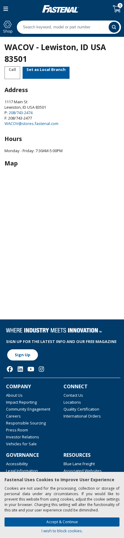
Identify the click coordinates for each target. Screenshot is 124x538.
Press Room (17, 430)
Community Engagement (28, 409)
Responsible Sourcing (26, 423)
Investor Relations (22, 437)
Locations (72, 402)
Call (12, 69)
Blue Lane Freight (79, 463)
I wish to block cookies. (62, 530)
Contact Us (73, 395)
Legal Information (22, 470)
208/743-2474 (20, 112)
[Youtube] (31, 369)
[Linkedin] (20, 369)
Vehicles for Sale (21, 444)
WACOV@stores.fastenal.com (31, 123)
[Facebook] (10, 369)
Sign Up (22, 354)
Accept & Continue (62, 521)
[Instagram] (41, 369)
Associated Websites (83, 470)
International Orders (82, 416)
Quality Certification (81, 409)
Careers (13, 416)
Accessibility (17, 463)
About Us (14, 395)
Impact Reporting (21, 402)
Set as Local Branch (46, 69)
